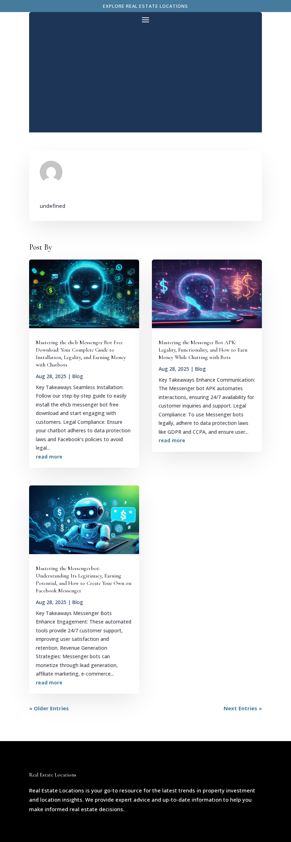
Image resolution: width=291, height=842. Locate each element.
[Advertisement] (145, 77)
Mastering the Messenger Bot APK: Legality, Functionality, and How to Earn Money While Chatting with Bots (203, 349)
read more (49, 456)
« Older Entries (49, 708)
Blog (77, 376)
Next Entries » (243, 708)
